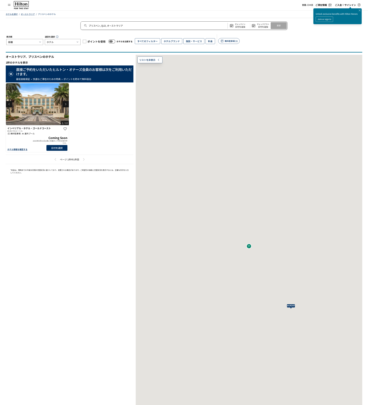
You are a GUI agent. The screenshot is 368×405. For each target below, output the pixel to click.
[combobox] (154, 26)
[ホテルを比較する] (111, 41)
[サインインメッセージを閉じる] (360, 10)
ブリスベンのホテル (47, 14)
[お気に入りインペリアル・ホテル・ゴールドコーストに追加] (65, 129)
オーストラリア (28, 14)
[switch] (112, 41)
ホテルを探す (12, 14)
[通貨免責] (57, 36)
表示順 (9, 36)
